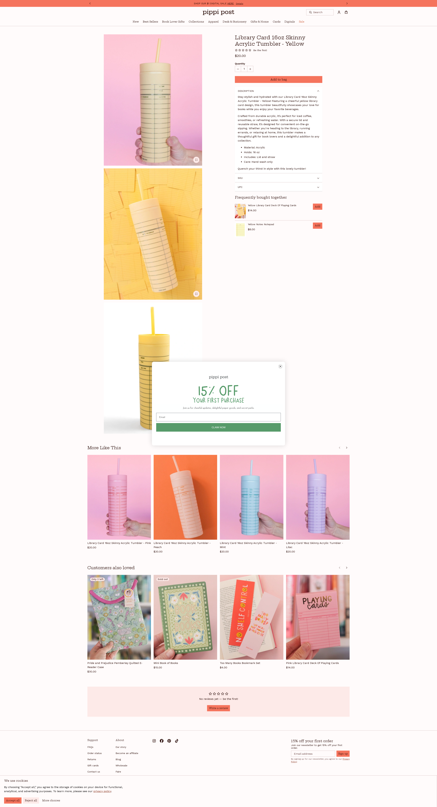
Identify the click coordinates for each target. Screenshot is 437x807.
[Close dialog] (280, 366)
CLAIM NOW (218, 427)
